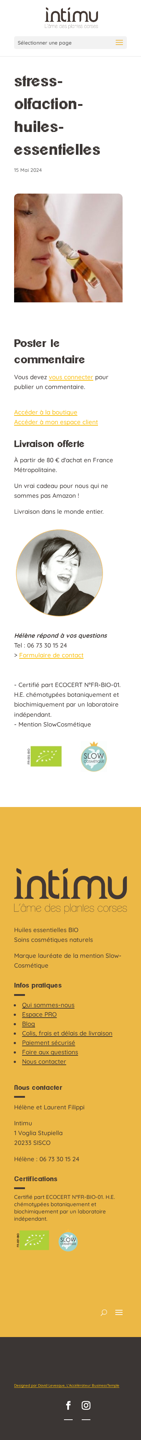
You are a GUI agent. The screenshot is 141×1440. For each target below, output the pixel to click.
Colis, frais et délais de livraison (67, 1033)
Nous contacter (44, 1061)
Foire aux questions (50, 1052)
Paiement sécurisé (48, 1042)
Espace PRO (39, 1014)
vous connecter (71, 377)
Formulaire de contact (51, 655)
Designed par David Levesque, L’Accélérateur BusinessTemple (66, 1385)
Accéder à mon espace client (56, 422)
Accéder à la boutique (45, 412)
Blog (28, 1023)
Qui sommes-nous (48, 1005)
